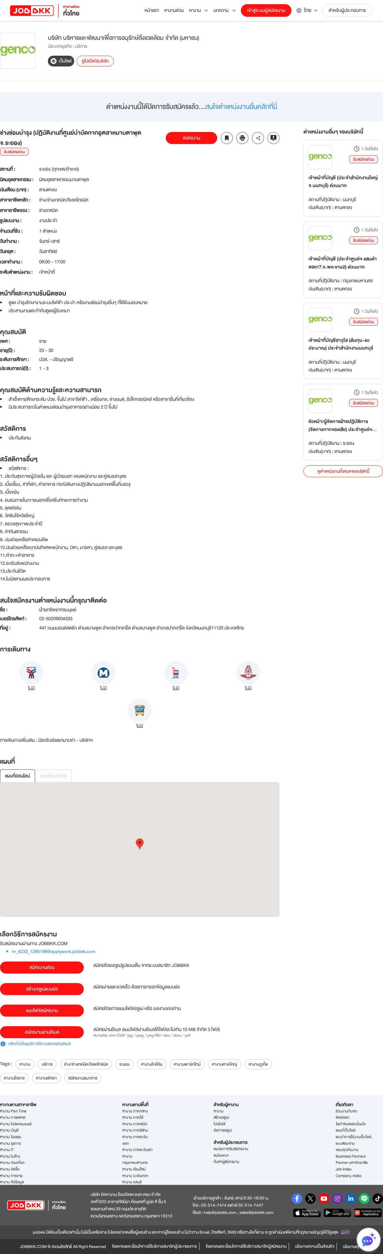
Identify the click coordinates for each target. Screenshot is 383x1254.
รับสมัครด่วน (363, 159)
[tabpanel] (139, 849)
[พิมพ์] (242, 138)
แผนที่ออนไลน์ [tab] (17, 776)
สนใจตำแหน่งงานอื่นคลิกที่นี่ (241, 107)
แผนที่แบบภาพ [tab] (54, 776)
